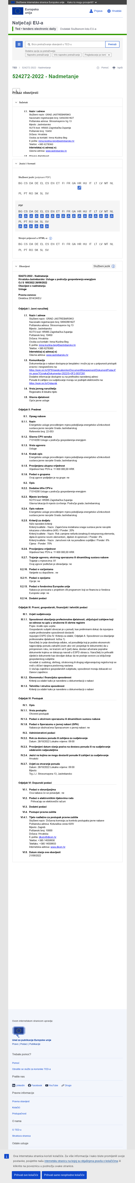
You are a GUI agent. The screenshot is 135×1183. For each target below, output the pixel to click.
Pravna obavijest (20, 1101)
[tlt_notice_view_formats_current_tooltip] (113, 266)
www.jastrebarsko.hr (56, 151)
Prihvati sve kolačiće (26, 1175)
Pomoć (15, 1063)
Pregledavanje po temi (96, 55)
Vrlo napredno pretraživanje (67, 55)
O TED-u (16, 1129)
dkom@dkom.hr (47, 837)
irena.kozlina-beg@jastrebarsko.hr (56, 141)
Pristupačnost (19, 1113)
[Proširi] (16, 91)
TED (14, 67)
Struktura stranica (21, 1136)
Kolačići (16, 1107)
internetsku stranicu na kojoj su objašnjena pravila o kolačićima (81, 1161)
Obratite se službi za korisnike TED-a (31, 1069)
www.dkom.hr (58, 846)
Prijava (98, 11)
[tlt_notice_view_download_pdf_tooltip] (20, 216)
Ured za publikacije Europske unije (31, 1040)
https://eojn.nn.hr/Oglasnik (43, 383)
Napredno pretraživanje (38, 55)
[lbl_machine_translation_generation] (50, 238)
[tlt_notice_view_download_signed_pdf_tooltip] (79, 187)
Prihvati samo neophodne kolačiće (64, 1175)
